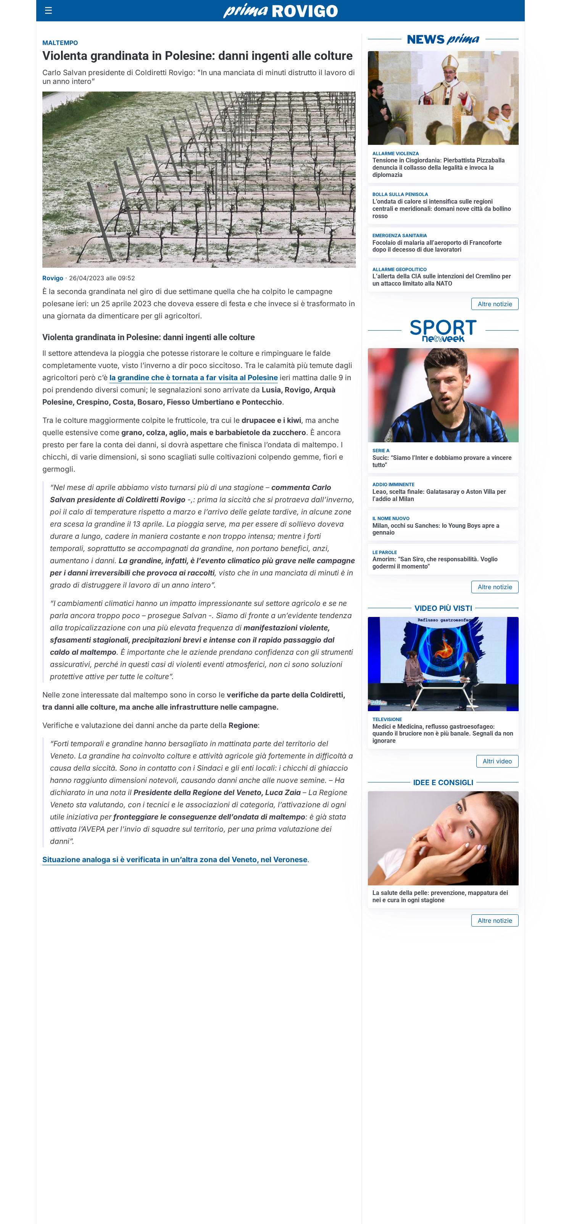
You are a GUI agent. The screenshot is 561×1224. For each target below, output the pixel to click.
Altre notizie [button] (495, 304)
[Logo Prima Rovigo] (280, 11)
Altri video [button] (497, 761)
